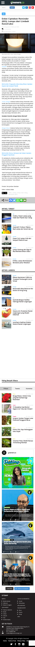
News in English (7, 605)
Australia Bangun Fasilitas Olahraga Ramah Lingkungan (22, 301)
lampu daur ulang (22, 193)
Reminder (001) (13, 194)
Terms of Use (12, 641)
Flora (14, 394)
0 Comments (7, 29)
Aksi (19, 616)
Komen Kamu (6, 619)
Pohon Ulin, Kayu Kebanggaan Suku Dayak (23, 430)
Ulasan (5, 615)
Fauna (20, 612)
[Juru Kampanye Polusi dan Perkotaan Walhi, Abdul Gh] (17, 505)
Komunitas (22, 603)
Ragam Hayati (22, 608)
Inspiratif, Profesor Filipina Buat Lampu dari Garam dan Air (23, 228)
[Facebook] (10, 200)
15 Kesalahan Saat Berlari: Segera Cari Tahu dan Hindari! (22, 408)
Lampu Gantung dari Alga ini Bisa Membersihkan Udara (22, 250)
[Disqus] (17, 352)
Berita (3, 599)
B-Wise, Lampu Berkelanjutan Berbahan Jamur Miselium (22, 262)
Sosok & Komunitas (23, 599)
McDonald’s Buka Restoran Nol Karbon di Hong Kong (23, 289)
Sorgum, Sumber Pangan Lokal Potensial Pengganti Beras (23, 419)
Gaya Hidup (5, 607)
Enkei (10, 193)
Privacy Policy (21, 641)
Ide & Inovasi (21, 605)
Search (12, 7)
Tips (4, 617)
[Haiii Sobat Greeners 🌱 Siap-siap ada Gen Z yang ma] (17, 472)
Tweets (17, 388)
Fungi (20, 614)
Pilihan (6, 388)
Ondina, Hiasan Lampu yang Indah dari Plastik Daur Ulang (22, 217)
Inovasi (14, 225)
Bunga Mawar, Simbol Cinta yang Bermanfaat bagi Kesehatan (22, 398)
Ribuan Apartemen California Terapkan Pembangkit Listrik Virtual (22, 279)
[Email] (24, 200)
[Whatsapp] (17, 200)
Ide (4, 14)
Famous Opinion (7, 610)
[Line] (21, 200)
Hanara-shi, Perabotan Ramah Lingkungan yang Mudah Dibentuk (22, 313)
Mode (4, 612)
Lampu (14, 193)
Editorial (5, 603)
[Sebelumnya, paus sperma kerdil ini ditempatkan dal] (17, 537)
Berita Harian (6, 601)
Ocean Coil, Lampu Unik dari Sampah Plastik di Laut (22, 239)
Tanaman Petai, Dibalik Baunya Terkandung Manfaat (23, 442)
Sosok (20, 601)
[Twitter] (14, 200)
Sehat (14, 405)
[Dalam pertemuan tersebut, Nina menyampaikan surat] (17, 569)
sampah (4, 66)
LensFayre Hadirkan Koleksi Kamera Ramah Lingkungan (22, 323)
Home (5, 641)
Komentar (29, 388)
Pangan (14, 416)
